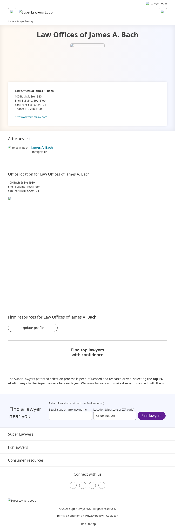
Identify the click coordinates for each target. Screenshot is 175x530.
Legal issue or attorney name (68, 409)
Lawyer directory (25, 21)
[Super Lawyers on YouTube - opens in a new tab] (92, 485)
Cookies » (112, 516)
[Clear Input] (88, 416)
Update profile (32, 327)
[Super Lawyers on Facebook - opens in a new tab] (73, 485)
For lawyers (18, 447)
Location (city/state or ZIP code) (113, 409)
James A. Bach (42, 147)
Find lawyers (151, 415)
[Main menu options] (12, 12)
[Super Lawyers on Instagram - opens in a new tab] (82, 485)
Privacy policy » (95, 516)
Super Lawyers (20, 434)
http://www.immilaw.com (31, 117)
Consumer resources (26, 460)
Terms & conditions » (70, 516)
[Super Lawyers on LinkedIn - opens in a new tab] (101, 485)
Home (11, 21)
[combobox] (70, 416)
